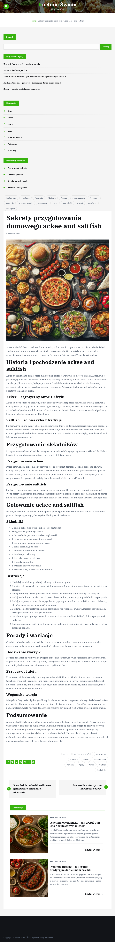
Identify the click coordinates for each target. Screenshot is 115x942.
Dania (10, 117)
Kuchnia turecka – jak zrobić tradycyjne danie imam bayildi (32, 83)
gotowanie (11, 198)
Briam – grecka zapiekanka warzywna (22, 89)
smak (80, 203)
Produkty (12, 150)
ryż (56, 203)
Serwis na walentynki (18, 181)
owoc (86, 759)
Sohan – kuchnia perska (15, 70)
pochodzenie (79, 198)
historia (26, 198)
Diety (10, 124)
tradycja (92, 203)
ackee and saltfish (83, 754)
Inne (10, 131)
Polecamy (12, 144)
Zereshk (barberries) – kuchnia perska (22, 64)
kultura (52, 198)
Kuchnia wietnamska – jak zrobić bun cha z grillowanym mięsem (35, 76)
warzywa (11, 208)
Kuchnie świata (15, 137)
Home (33, 21)
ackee (67, 754)
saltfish (103, 764)
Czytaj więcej (93, 849)
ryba (92, 764)
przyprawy (44, 203)
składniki (68, 203)
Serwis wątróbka (15, 174)
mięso (64, 198)
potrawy (95, 198)
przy (82, 764)
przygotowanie (26, 203)
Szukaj (9, 37)
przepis (10, 203)
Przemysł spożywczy (17, 187)
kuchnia (39, 198)
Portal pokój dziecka (17, 168)
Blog (10, 111)
